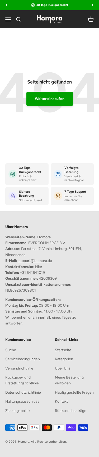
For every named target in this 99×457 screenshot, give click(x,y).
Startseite (63, 350)
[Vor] (93, 5)
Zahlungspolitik (17, 410)
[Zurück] (6, 5)
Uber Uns (62, 368)
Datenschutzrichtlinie (23, 392)
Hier (38, 267)
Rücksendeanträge (70, 410)
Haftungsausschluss (22, 401)
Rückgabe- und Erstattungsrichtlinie (22, 380)
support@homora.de (35, 260)
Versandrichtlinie (19, 368)
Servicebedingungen (22, 359)
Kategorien (64, 359)
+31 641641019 (32, 272)
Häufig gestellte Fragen (74, 392)
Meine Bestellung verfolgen (69, 380)
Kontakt (61, 401)
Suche (10, 350)
